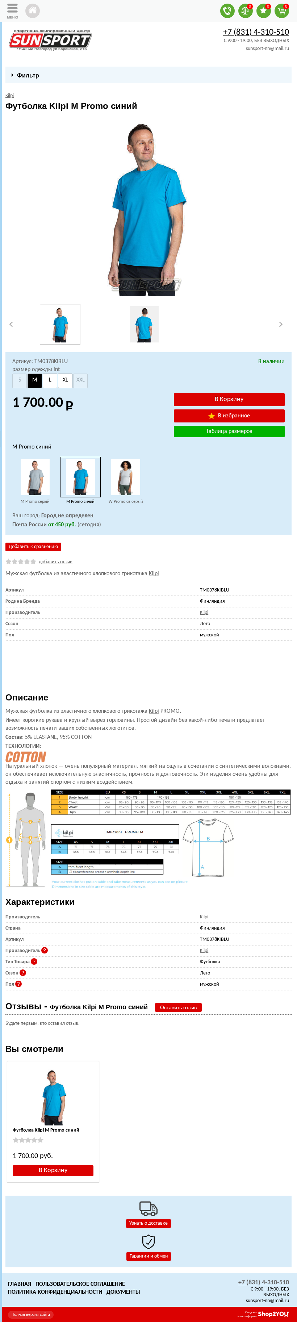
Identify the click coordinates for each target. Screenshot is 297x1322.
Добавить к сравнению (33, 547)
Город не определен (67, 516)
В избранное (233, 416)
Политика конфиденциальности (55, 1292)
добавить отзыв (55, 562)
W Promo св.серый (126, 502)
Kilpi (154, 574)
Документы (123, 1292)
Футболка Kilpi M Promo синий (46, 1130)
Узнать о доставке (148, 1223)
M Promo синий (80, 502)
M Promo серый (35, 502)
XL (65, 380)
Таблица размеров (229, 431)
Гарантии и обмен (149, 1256)
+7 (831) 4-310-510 (256, 32)
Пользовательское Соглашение (80, 1284)
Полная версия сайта (31, 1315)
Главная (19, 1284)
